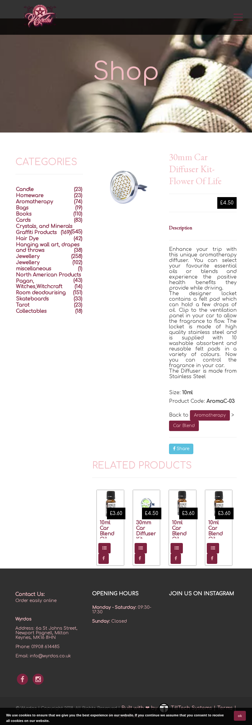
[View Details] (104, 548)
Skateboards (32, 299)
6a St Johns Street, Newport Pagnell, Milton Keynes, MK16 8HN (46, 633)
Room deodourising (41, 292)
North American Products (48, 275)
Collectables (31, 311)
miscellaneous (33, 268)
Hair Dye (27, 238)
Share (182, 448)
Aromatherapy (210, 415)
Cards (23, 220)
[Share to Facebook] (103, 558)
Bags (22, 208)
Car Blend (184, 425)
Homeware (30, 195)
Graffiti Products (36, 232)
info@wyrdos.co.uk (50, 656)
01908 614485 (45, 646)
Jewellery (28, 256)
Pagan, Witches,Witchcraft (39, 283)
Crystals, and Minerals (44, 226)
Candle (25, 189)
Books (24, 214)
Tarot (23, 305)
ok (240, 716)
